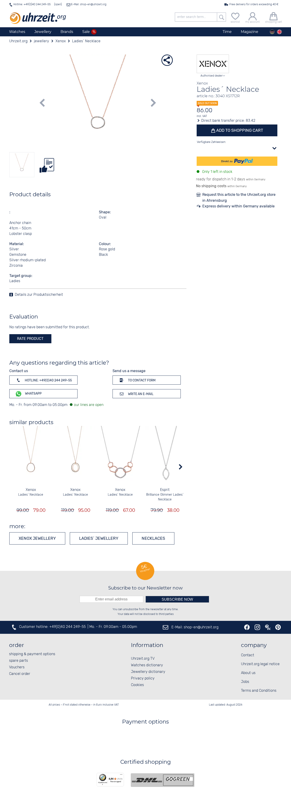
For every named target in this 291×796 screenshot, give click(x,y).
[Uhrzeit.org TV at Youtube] (268, 627)
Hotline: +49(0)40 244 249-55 (32, 4)
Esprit (165, 490)
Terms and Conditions (258, 690)
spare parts (18, 660)
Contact (247, 655)
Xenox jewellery (37, 538)
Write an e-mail (140, 394)
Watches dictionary (147, 665)
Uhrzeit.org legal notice (260, 664)
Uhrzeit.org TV (143, 658)
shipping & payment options (32, 654)
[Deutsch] (272, 31)
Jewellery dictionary (148, 671)
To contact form (141, 380)
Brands (66, 32)
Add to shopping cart (239, 130)
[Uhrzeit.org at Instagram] (257, 627)
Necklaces (153, 538)
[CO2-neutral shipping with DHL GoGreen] (162, 780)
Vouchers (17, 667)
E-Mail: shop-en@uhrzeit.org (88, 4)
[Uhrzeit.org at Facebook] (247, 627)
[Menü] (121, 775)
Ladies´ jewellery (98, 538)
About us (248, 673)
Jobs (245, 681)
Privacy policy (143, 678)
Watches (17, 32)
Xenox (31, 490)
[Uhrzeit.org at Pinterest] (278, 627)
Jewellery (42, 32)
